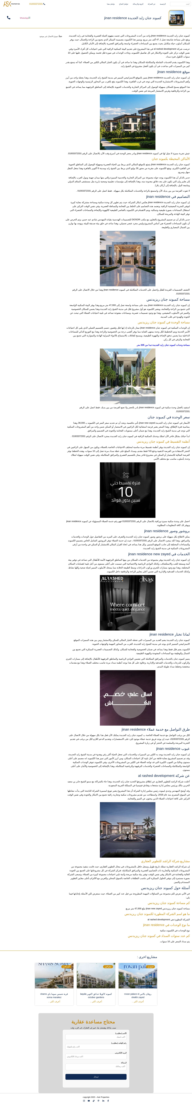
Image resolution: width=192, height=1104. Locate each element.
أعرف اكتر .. (138, 1001)
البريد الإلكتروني (121, 1053)
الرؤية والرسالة (138, 4)
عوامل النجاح (123, 4)
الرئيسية (163, 4)
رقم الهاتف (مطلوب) (119, 1043)
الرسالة (124, 1063)
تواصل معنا (111, 4)
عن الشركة (151, 4)
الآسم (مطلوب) (121, 1033)
